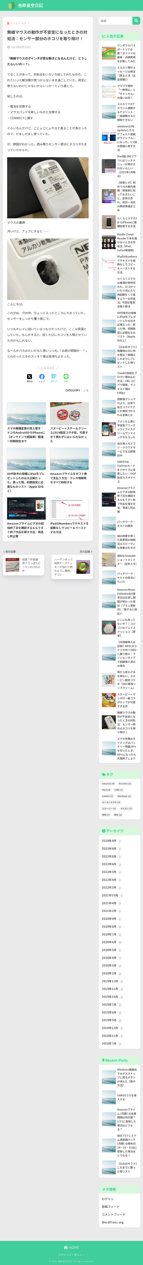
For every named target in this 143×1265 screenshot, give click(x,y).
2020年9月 (111, 919)
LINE (119, 789)
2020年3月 (111, 965)
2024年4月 (111, 841)
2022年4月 (111, 880)
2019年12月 (112, 981)
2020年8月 (111, 926)
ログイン (108, 1199)
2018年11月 (112, 1036)
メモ (86, 390)
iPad (106, 789)
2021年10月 (112, 895)
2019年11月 (112, 989)
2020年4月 (111, 958)
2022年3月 (111, 887)
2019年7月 (111, 1004)
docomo (125, 783)
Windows (124, 796)
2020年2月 (111, 973)
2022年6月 (111, 864)
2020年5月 (111, 950)
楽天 (118, 814)
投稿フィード (111, 1206)
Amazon (108, 783)
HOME (73, 1247)
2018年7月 (111, 1043)
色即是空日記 (30, 5)
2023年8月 (111, 848)
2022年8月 (111, 856)
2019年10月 (112, 997)
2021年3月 (111, 911)
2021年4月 (111, 903)
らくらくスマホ (111, 802)
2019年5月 (111, 1020)
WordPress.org (113, 1222)
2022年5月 (111, 872)
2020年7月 (111, 934)
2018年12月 (112, 1028)
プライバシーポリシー (71, 1254)
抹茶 (106, 814)
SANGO (107, 796)
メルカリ (126, 808)
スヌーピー (109, 808)
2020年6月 (111, 942)
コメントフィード (114, 1214)
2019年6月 (111, 1012)
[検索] (136, 21)
